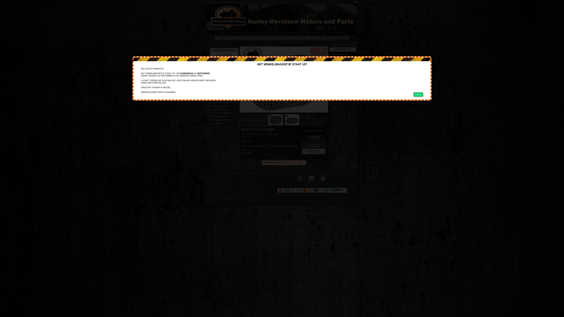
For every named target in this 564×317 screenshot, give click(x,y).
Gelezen (418, 94)
